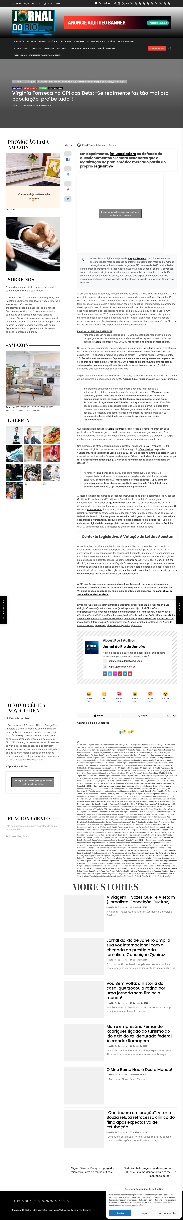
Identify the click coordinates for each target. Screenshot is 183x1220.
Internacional (21, 48)
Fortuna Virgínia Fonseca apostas (119, 783)
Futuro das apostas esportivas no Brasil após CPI (154, 783)
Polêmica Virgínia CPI (166, 812)
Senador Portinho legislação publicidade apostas (151, 848)
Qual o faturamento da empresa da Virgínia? (130, 827)
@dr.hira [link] (140, 608)
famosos (152, 781)
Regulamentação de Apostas (103, 843)
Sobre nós (19, 41)
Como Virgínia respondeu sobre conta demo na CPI (121, 765)
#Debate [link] (172, 615)
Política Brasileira (84, 814)
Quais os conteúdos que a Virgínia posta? (136, 819)
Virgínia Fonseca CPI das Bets (150, 861)
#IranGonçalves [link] (154, 622)
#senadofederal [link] (85, 625)
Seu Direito (62, 48)
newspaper (170, 801)
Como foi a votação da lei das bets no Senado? (97, 760)
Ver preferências (167, 1213)
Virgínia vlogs (82, 876)
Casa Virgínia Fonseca (108, 755)
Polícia (111, 41)
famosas (143, 781)
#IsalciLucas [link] (83, 622)
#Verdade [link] (105, 618)
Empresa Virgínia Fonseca (87, 781)
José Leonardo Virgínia (124, 794)
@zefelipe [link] (93, 604)
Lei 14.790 (118, 796)
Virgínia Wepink (95, 876)
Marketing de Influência (149, 801)
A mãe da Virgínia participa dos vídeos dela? (142, 745)
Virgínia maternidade (139, 868)
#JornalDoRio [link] (147, 615)
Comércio (49, 48)
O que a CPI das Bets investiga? (144, 804)
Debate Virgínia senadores (109, 776)
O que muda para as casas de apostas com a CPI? (141, 806)
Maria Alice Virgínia (115, 801)
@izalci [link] (147, 604)
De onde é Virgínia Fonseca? (130, 773)
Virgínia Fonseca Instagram (161, 863)
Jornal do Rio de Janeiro (22, 105)
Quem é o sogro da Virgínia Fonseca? (101, 837)
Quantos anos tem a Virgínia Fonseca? (151, 832)
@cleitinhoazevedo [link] (106, 608)
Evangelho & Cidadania (83, 48)
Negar (144, 1213)
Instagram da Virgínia (86, 791)
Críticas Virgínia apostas (107, 773)
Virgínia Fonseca (130, 861)
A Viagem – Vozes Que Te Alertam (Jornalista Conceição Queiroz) (141, 899)
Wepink (106, 876)
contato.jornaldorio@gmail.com (126, 660)
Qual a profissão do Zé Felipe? (130, 824)
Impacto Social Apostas (124, 786)
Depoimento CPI (159, 776)
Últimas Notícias (96, 41)
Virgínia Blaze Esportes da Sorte (150, 853)
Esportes (36, 48)
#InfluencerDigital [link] (151, 611)
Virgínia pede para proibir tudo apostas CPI (112, 871)
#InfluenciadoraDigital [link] (129, 611)
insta (131, 788)
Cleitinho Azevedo (125, 755)
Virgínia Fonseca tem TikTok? (123, 866)
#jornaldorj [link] (136, 625)
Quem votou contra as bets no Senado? (108, 840)
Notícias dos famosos (108, 804)
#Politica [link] (81, 615)
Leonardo (94, 799)
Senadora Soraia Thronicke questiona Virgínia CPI (97, 850)
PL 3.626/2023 (150, 812)
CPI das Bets (133, 768)
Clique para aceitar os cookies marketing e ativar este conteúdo (120, 213)
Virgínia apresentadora (114, 853)
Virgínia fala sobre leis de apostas (130, 858)
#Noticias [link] (166, 611)
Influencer (139, 786)
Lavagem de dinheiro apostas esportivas (151, 794)
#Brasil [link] (91, 615)
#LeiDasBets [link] (133, 615)
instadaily (137, 788)
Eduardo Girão (94, 509)
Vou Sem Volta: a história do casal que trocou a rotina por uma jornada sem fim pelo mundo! (136, 991)
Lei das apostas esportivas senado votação (156, 796)
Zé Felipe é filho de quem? (143, 876)
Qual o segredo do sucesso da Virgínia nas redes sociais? (150, 830)
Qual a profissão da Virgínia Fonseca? (101, 824)
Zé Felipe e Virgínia (163, 876)
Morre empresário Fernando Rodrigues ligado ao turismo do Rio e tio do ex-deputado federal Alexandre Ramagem (139, 1034)
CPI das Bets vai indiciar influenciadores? (133, 770)
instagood (157, 788)
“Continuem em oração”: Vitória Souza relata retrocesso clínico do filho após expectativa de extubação (141, 1120)
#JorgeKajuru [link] (98, 622)
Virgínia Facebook (107, 858)
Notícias (80, 804)
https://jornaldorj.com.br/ (122, 666)
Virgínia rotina (101, 873)
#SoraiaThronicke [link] (147, 618)
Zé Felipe (127, 876)
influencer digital (151, 786)
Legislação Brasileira (104, 796)
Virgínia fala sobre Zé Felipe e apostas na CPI (104, 861)
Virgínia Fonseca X (84, 868)
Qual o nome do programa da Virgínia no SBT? (105, 830)
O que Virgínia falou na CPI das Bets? (124, 809)
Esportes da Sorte (106, 781)
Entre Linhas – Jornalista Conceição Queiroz (37, 55)
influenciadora (123, 153)
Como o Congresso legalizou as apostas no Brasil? (139, 760)
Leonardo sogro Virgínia (109, 799)
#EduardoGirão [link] (165, 618)
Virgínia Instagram (122, 868)
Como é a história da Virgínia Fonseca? (158, 758)
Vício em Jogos (98, 853)
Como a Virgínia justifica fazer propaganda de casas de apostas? (113, 758)
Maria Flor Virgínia (131, 801)
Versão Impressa (106, 48)
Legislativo (103, 166)
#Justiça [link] (95, 618)
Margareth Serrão (98, 801)
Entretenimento (126, 41)
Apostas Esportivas (143, 750)
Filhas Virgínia (162, 781)
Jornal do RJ (82, 794)
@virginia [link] (82, 604)
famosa (136, 781)
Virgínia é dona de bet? (135, 855)
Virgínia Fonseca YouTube (103, 868)
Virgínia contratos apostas (100, 855)
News (162, 801)
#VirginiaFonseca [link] (86, 608)
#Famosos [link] (161, 615)
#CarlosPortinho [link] (136, 622)
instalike (99, 791)
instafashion (147, 788)
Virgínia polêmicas (138, 871)
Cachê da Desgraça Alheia (147, 752)
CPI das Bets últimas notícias (104, 770)
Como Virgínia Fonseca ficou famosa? (131, 763)
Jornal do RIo (150, 791)
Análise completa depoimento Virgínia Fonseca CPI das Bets (110, 750)
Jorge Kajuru (113, 502)
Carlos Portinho (164, 523)
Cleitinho (82, 499)
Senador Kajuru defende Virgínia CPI (115, 848)
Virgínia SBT (113, 873)
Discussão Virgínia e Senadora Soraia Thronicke (139, 778)
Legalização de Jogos (86, 796)
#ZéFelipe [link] (100, 615)
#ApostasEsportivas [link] (88, 611)
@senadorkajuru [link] (160, 604)
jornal (141, 791)
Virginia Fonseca (102, 472)
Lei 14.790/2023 (130, 796)
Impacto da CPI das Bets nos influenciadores (95, 786)
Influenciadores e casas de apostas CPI (112, 788)
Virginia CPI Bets (118, 855)
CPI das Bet (122, 768)
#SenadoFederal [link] (108, 611)
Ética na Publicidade (123, 781)
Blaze (132, 752)
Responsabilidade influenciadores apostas (133, 843)
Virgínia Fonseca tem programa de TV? (93, 866)
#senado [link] (167, 622)
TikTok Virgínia (140, 850)
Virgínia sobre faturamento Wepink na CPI (156, 873)
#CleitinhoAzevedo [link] (116, 622)
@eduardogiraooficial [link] (131, 604)
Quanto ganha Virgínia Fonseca (121, 832)
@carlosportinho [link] (126, 608)
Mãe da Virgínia (155, 799)
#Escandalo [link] (83, 618)
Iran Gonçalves (110, 791)
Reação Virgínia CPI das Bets (137, 840)
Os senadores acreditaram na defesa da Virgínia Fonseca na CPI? (115, 812)
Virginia (134, 334)
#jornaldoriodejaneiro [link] (118, 625)
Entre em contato (36, 41)
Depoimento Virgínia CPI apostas (105, 778)
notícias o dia (124, 804)
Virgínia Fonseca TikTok (146, 866)
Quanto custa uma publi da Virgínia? (92, 832)
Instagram (166, 788)
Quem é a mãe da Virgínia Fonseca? (132, 835)
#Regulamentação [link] (116, 615)
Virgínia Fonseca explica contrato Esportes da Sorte (128, 863)
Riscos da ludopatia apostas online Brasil (116, 845)
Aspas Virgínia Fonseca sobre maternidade (111, 752)
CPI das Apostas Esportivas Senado (102, 768)
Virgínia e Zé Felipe (154, 855)
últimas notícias (153, 850)
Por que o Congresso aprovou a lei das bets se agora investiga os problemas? (125, 814)
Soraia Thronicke (158, 297)
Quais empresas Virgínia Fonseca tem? (126, 817)
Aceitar (120, 1213)
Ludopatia (144, 799)
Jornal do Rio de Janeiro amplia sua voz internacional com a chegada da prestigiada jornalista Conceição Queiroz (138, 948)
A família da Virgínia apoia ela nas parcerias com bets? (100, 745)
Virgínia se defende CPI (128, 873)
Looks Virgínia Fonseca (129, 799)
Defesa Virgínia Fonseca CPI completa (136, 776)
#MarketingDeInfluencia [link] (124, 618)
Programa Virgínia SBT (99, 817)
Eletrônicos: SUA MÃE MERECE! (94, 331)
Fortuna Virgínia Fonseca (94, 783)
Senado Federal (159, 845)
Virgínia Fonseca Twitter (166, 866)
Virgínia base (130, 853)
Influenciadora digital (86, 788)
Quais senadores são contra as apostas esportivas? (109, 822)
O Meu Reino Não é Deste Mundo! (139, 1069)
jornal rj (110, 794)
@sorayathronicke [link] (109, 604)
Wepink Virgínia (116, 876)
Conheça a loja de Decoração (93, 722)
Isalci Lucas (149, 348)
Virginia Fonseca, (137, 258)
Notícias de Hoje (91, 804)
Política (52, 41)
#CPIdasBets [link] (152, 608)
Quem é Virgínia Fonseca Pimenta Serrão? (135, 837)
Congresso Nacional (152, 765)
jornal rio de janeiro (97, 794)
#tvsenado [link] (100, 625)
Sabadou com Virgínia (143, 845)
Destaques (65, 41)
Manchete (79, 41)
